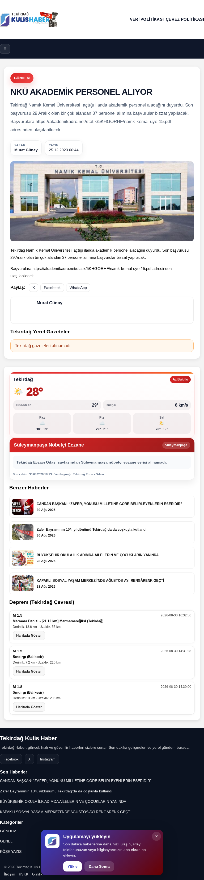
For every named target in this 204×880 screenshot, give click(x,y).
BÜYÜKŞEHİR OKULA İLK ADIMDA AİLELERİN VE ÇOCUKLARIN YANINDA (63, 801)
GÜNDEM (22, 78)
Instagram (48, 759)
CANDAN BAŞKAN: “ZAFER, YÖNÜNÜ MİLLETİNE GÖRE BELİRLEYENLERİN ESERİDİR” (75, 781)
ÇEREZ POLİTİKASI (185, 19)
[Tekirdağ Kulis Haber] (29, 19)
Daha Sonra (99, 866)
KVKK (23, 874)
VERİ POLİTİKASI (147, 19)
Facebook (52, 287)
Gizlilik (37, 874)
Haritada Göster (29, 635)
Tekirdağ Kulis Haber (28, 738)
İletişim (9, 874)
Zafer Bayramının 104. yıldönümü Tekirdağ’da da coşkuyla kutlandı (56, 791)
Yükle (72, 866)
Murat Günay (26, 150)
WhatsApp (78, 287)
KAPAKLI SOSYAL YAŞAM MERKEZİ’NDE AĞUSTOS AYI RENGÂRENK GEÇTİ (65, 812)
